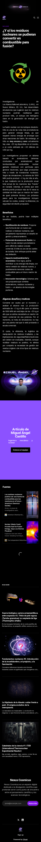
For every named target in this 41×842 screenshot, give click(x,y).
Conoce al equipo (20, 450)
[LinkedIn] (23, 820)
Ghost (25, 839)
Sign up (20, 835)
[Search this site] (34, 17)
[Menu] (38, 17)
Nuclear (6, 26)
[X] (18, 820)
